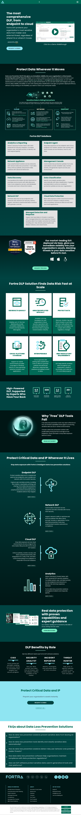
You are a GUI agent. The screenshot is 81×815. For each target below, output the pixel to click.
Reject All (66, 809)
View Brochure (49, 630)
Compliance (11, 797)
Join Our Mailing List (57, 795)
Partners (32, 793)
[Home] (2, 2)
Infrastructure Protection (14, 789)
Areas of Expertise (13, 787)
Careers (32, 795)
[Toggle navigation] (77, 2)
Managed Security (12, 795)
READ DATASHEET (50, 441)
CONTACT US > (40, 708)
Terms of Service (52, 807)
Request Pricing (57, 791)
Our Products (33, 799)
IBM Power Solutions (13, 801)
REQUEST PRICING (40, 268)
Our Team (32, 797)
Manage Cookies (66, 812)
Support (55, 789)
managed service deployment (53, 80)
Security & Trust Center (36, 789)
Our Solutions (33, 801)
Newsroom (33, 791)
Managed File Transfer (13, 799)
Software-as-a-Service (35, 80)
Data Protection (12, 793)
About (32, 787)
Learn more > (32, 497)
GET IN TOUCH (56, 787)
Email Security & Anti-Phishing (15, 791)
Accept (66, 807)
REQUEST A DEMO (15, 48)
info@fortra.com (57, 793)
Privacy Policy (35, 807)
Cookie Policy (41, 807)
